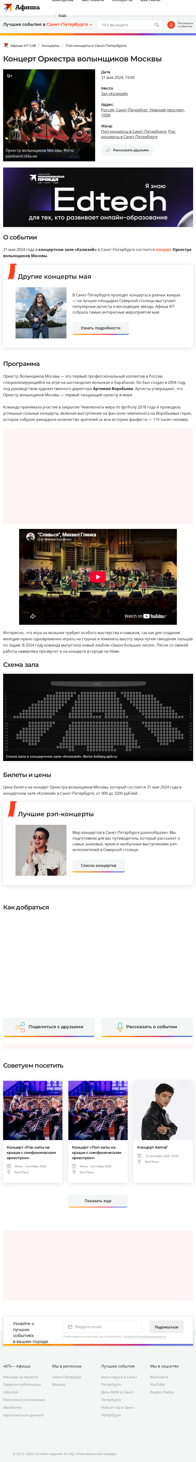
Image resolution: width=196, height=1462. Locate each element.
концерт (164, 249)
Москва (58, 1384)
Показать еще (98, 1200)
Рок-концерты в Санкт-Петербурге (138, 134)
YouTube (157, 1384)
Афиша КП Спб (23, 45)
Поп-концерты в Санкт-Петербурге (95, 45)
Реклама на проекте (20, 1377)
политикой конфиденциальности (145, 1336)
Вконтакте (159, 1377)
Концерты (51, 45)
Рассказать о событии (185, 24)
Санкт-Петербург (66, 1377)
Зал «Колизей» (114, 93)
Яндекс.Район (162, 1392)
